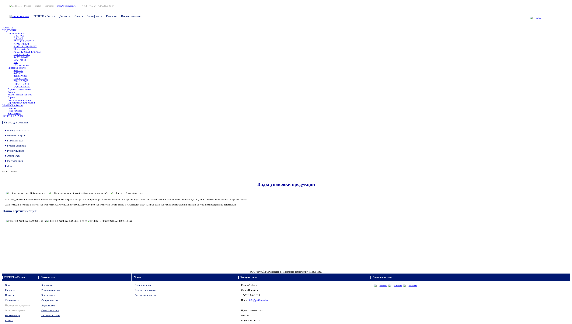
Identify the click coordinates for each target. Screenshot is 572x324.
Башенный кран (14, 140)
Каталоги (111, 16)
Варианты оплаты (50, 290)
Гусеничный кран (15, 150)
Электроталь (12, 156)
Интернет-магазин (50, 315)
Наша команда (12, 315)
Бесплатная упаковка (145, 290)
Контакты (49, 6)
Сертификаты (94, 16)
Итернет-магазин (131, 16)
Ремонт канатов (143, 285)
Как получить (48, 295)
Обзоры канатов (49, 300)
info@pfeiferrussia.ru (66, 6)
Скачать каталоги (50, 310)
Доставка (64, 16)
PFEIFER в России (44, 16)
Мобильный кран (15, 135)
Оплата (78, 16)
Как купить (47, 285)
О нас (8, 285)
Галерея (9, 320)
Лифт (9, 166)
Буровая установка (15, 145)
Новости (9, 295)
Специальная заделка (145, 295)
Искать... (6, 171)
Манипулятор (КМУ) (17, 130)
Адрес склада (48, 305)
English (38, 6)
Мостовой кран (14, 161)
